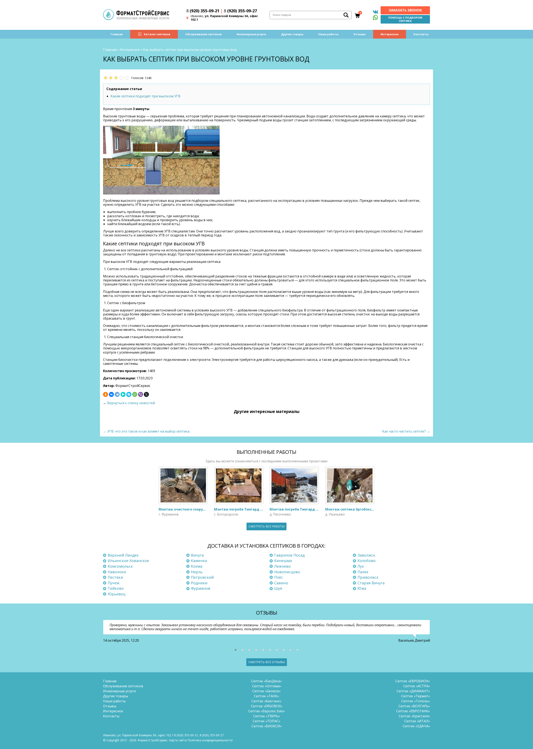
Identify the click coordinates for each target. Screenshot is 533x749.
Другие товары (292, 34)
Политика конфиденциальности (210, 740)
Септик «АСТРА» (416, 686)
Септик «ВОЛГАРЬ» (414, 706)
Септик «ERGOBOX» (266, 706)
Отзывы (360, 34)
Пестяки (115, 577)
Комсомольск (120, 566)
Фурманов (200, 588)
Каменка (199, 560)
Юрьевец (116, 593)
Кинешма (283, 560)
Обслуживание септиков (203, 34)
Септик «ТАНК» (266, 696)
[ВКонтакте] (111, 394)
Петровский (202, 577)
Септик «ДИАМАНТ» (413, 691)
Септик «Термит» (415, 696)
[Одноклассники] (105, 394)
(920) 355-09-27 (240, 11)
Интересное (390, 34)
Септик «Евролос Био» (266, 711)
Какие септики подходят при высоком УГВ (146, 96)
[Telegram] (117, 394)
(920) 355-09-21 (202, 11)
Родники (199, 582)
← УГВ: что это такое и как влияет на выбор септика (146, 431)
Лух (360, 566)
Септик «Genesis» (266, 691)
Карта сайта (178, 740)
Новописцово (287, 571)
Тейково (116, 588)
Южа (361, 588)
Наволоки (117, 571)
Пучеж (113, 582)
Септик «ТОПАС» (266, 721)
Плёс (278, 577)
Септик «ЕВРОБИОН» (412, 681)
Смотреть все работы (266, 526)
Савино (281, 582)
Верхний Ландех (123, 555)
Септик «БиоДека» (266, 681)
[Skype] (128, 394)
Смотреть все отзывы (266, 662)
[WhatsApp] (134, 394)
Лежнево (282, 566)
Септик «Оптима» (266, 686)
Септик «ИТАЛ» (417, 721)
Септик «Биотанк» (266, 701)
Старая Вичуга (371, 582)
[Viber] (140, 394)
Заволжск (366, 555)
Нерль (197, 571)
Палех (362, 571)
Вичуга (197, 555)
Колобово (366, 560)
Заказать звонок (405, 10)
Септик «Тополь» (415, 701)
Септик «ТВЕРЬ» (266, 716)
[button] (235, 649)
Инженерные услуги (251, 34)
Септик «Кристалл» (414, 716)
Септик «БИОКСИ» (267, 726)
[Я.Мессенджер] (123, 394)
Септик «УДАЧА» (416, 726)
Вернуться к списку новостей (131, 403)
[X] (146, 394)
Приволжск (368, 577)
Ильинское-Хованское (128, 560)
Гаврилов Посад (289, 555)
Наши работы (328, 34)
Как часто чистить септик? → (406, 431)
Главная (117, 34)
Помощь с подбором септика (405, 19)
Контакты (420, 34)
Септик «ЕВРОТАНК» (413, 711)
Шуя (278, 588)
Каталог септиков (157, 34)
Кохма (196, 566)
